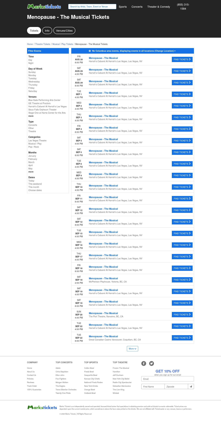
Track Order (32, 386)
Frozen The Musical (121, 368)
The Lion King (118, 389)
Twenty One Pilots (63, 393)
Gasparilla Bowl (90, 375)
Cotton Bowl (89, 368)
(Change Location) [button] (164, 50)
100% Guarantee (34, 389)
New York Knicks (91, 386)
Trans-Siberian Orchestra (66, 389)
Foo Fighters (61, 378)
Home (29, 368)
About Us (31, 371)
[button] (122, 6)
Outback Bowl (90, 393)
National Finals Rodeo (93, 382)
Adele (58, 368)
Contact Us (31, 375)
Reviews (30, 382)
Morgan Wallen (62, 382)
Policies (30, 378)
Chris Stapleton (62, 371)
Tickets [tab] (34, 30)
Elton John (60, 375)
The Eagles (60, 386)
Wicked (116, 393)
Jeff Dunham (118, 375)
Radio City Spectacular (122, 382)
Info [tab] (47, 30)
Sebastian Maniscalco (122, 386)
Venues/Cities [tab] (64, 30)
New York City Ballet (121, 378)
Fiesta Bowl (89, 371)
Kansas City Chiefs (92, 378)
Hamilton (116, 371)
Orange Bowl (89, 389)
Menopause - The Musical (103, 58)
